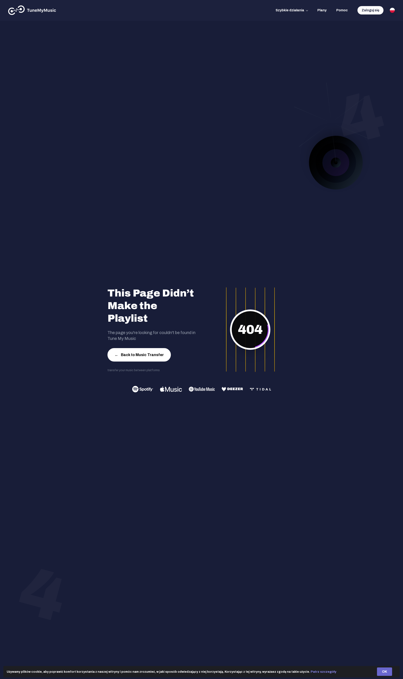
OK (384, 671)
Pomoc (342, 10)
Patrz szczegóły (323, 671)
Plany (322, 10)
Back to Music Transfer (139, 355)
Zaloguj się (370, 10)
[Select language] (392, 10)
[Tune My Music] (32, 10)
